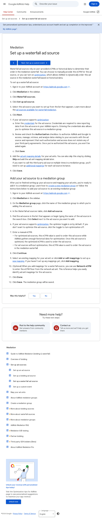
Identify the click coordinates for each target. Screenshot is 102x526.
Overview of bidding (19, 359)
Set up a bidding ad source (24, 376)
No (46, 296)
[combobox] (59, 4)
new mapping (18, 261)
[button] (4, 4)
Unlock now (13, 502)
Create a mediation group (21, 403)
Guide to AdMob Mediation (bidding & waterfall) (30, 354)
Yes (34, 296)
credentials (29, 123)
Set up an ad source (21, 370)
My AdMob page (9, 29)
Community (21, 12)
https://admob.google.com (55, 87)
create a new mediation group (62, 186)
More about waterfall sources (23, 414)
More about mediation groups (23, 420)
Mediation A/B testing (19, 431)
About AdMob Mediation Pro (22, 447)
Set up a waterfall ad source (25, 381)
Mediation (11, 347)
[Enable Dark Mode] (58, 514)
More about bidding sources (22, 409)
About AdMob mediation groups (24, 398)
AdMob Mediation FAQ (20, 425)
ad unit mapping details (30, 156)
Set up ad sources (18, 365)
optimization (40, 75)
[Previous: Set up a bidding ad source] (13, 63)
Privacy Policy (17, 514)
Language (44, 511)
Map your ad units (18, 392)
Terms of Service (30, 514)
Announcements (36, 12)
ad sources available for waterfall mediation (36, 110)
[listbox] (47, 514)
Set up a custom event (22, 387)
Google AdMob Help (18, 4)
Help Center (8, 12)
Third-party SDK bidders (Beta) (23, 442)
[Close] (98, 25)
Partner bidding (17, 436)
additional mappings (35, 166)
